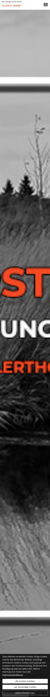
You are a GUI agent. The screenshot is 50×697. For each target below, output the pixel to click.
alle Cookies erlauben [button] (25, 681)
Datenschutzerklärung (12, 675)
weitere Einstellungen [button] (25, 693)
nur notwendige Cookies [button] (25, 687)
